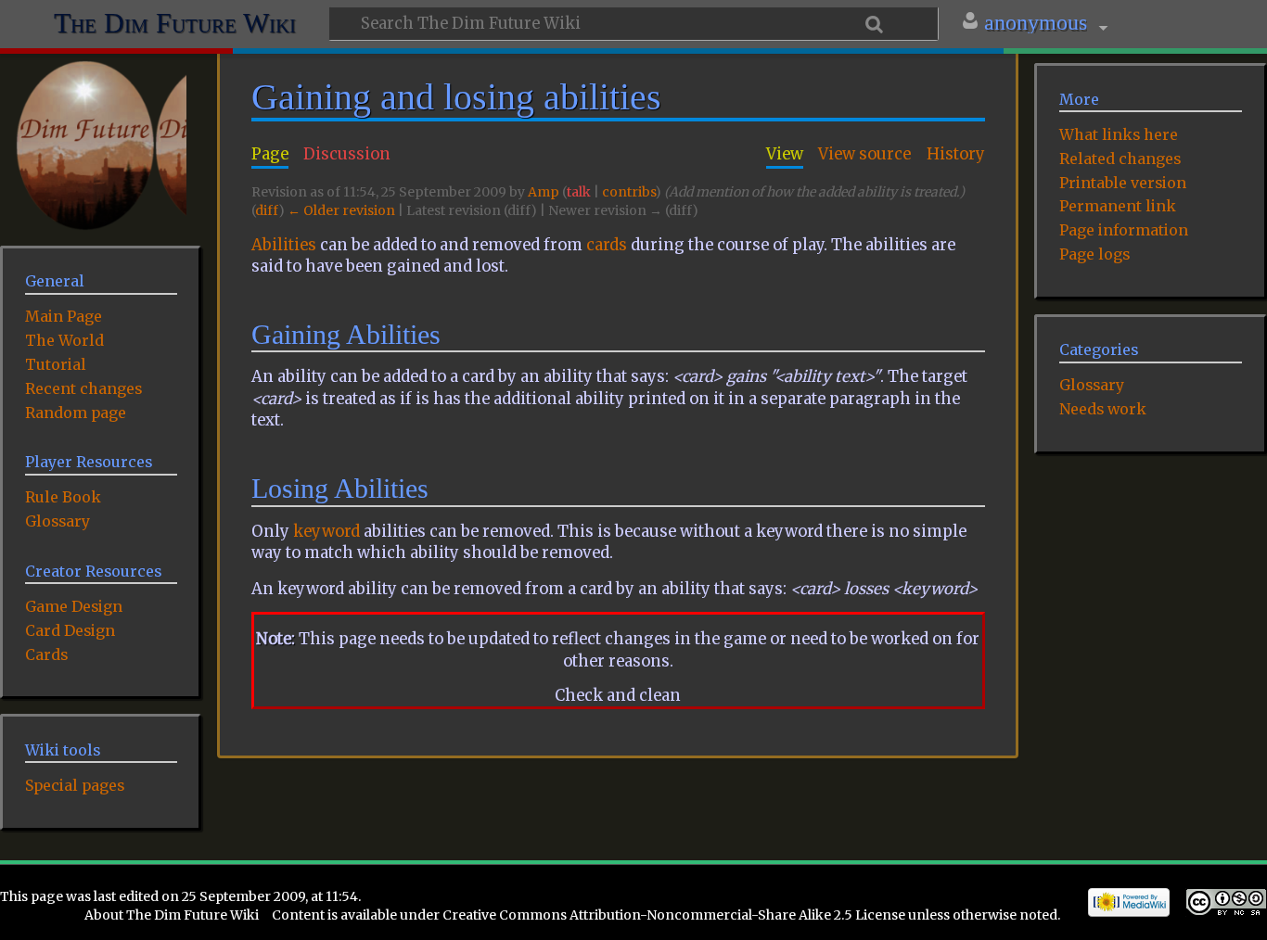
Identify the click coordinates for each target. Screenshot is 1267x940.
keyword (326, 531)
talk (579, 192)
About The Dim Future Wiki (171, 915)
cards (606, 245)
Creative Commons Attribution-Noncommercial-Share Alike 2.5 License (673, 915)
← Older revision (341, 210)
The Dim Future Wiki (175, 20)
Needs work (1102, 409)
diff (266, 210)
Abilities (283, 245)
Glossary (1091, 384)
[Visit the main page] (101, 145)
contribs (628, 192)
